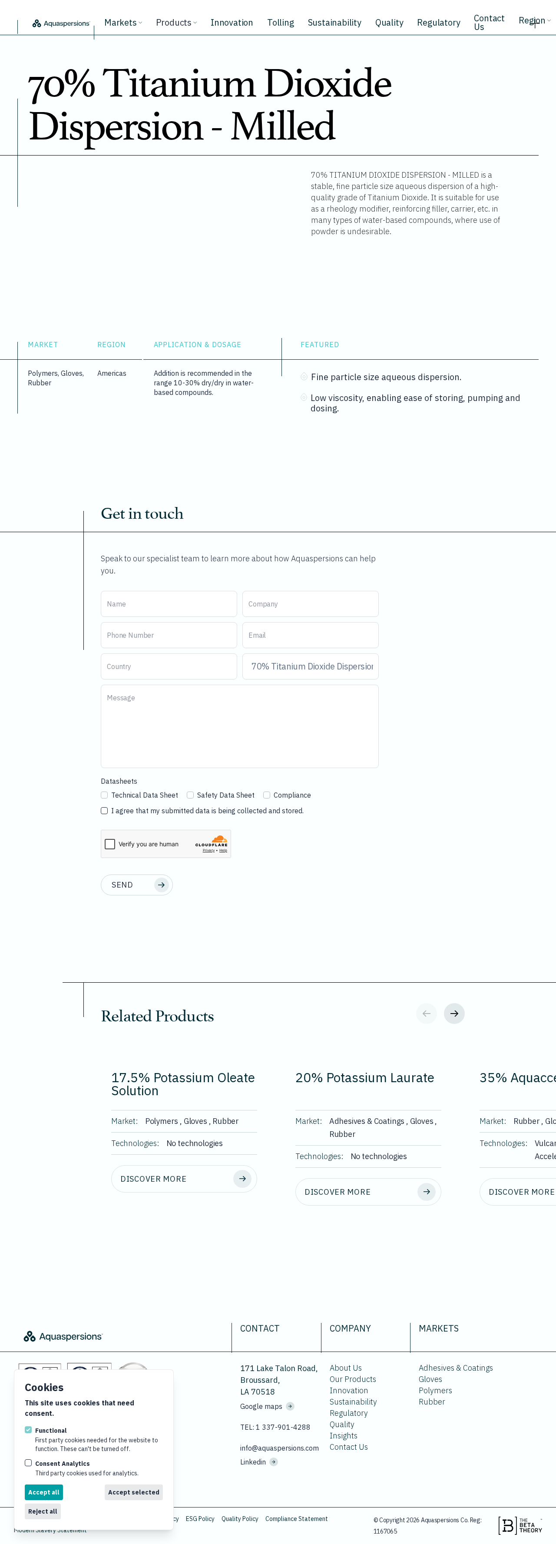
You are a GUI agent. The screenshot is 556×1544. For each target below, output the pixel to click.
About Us (346, 1368)
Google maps (261, 1406)
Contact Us (489, 22)
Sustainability (334, 22)
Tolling (280, 22)
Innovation (232, 22)
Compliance (292, 795)
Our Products (353, 1379)
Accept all (44, 1492)
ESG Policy (200, 1519)
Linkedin (253, 1462)
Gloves (430, 1379)
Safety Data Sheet (226, 795)
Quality (389, 22)
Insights (343, 1436)
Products (174, 22)
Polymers (435, 1390)
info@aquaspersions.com (279, 1448)
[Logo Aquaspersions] (61, 22)
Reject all (42, 1511)
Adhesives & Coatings (456, 1368)
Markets (120, 22)
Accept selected (133, 1492)
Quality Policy (240, 1519)
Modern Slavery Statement (50, 1530)
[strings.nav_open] (535, 20)
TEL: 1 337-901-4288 (275, 1427)
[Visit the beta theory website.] (520, 1526)
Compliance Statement (296, 1519)
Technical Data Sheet (144, 795)
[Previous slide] (426, 1013)
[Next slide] (454, 1013)
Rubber (432, 1402)
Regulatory (438, 22)
